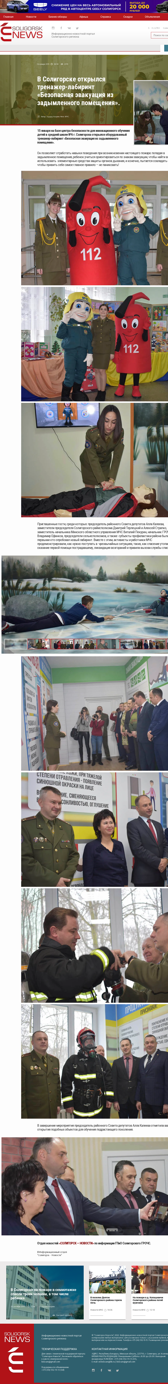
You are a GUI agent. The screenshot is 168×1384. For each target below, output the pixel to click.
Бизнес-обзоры (58, 16)
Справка (105, 16)
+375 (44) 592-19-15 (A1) (125, 1358)
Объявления (152, 16)
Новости (31, 16)
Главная (8, 16)
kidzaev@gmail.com (51, 1361)
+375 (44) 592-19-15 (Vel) (53, 1369)
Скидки (128, 16)
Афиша (83, 16)
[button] (39, 644)
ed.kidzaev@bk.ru (106, 1361)
